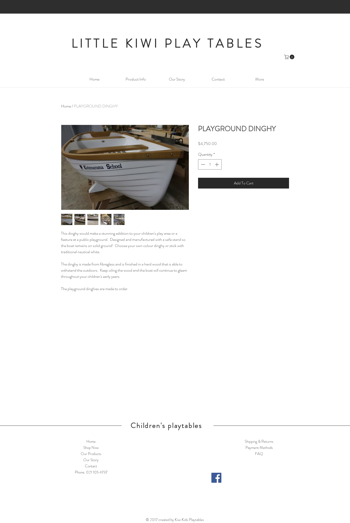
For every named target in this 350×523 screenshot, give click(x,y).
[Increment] (217, 164)
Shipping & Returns (259, 441)
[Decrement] (202, 164)
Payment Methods (259, 447)
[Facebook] (216, 478)
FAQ (259, 454)
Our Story (91, 460)
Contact (91, 466)
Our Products (91, 454)
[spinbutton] (210, 164)
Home (66, 106)
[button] (289, 57)
